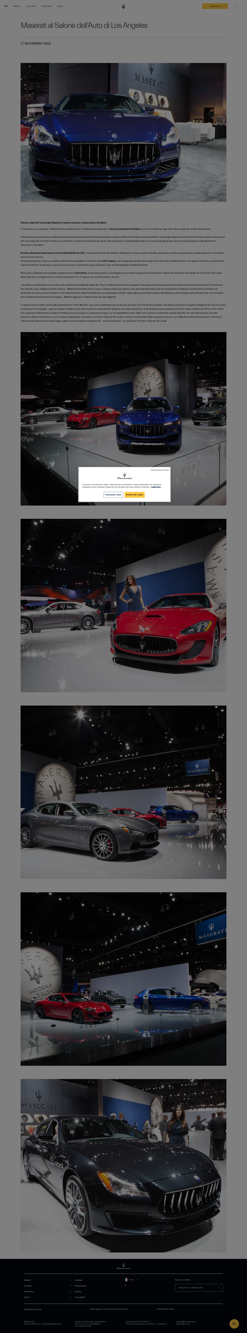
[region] (124, 484)
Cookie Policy (156, 487)
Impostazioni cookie (113, 495)
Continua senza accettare (160, 470)
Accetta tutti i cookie (134, 495)
